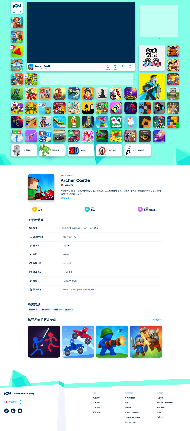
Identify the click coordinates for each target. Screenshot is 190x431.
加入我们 (160, 417)
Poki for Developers (165, 403)
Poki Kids (161, 407)
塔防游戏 (69, 310)
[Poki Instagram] (13, 410)
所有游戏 (96, 412)
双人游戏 (96, 403)
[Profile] (14, 11)
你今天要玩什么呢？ (20, 11)
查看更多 (64, 198)
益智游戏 (96, 407)
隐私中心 (128, 407)
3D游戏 (57, 310)
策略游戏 (70, 175)
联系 (126, 403)
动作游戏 (34, 310)
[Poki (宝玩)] (17, 6)
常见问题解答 (130, 398)
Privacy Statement (132, 412)
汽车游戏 (96, 398)
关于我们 (160, 398)
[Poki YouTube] (20, 410)
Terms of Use (130, 422)
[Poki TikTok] (6, 410)
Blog (159, 412)
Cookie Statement (132, 417)
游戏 (62, 175)
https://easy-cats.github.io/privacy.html (78, 290)
